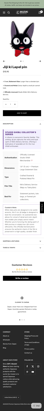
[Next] (40, 61)
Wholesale (6, 340)
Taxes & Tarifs (9, 247)
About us (6, 336)
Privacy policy (29, 349)
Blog (4, 348)
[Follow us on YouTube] (32, 372)
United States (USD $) (11, 397)
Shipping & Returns (11, 241)
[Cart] (40, 12)
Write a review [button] (22, 278)
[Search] (9, 12)
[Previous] (4, 61)
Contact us (28, 353)
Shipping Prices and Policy (31, 337)
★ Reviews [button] (42, 207)
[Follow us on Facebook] (27, 366)
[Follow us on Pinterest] (27, 372)
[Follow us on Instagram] (38, 366)
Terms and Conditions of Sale (31, 344)
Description (8, 124)
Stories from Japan (9, 344)
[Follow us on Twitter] (32, 366)
